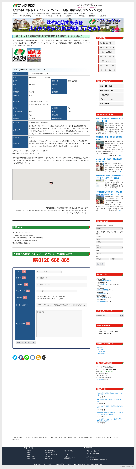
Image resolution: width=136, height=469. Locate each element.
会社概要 (47, 456)
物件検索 (92, 16)
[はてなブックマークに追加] (32, 357)
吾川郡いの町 (107, 333)
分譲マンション (71, 16)
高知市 (100, 331)
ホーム (14, 16)
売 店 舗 (107, 66)
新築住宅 (38, 16)
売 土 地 (106, 56)
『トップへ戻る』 (68, 451)
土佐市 (111, 331)
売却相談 (82, 16)
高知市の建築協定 (101, 301)
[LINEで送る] (26, 357)
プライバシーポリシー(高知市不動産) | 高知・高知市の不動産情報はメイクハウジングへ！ (80, 438)
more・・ (121, 133)
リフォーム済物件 (106, 52)
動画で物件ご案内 (50, 451)
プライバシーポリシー (107, 99)
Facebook (66, 454)
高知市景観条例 (101, 297)
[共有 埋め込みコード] (44, 357)
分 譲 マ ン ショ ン (107, 61)
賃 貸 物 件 (107, 70)
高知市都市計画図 (101, 293)
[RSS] (38, 357)
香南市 (117, 331)
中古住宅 (49, 16)
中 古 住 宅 (106, 47)
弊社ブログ (100, 348)
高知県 (99, 329)
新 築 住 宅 (106, 43)
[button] (51, 183)
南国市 (106, 331)
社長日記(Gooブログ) (70, 458)
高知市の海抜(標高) (102, 290)
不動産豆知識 (104, 95)
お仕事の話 (101, 349)
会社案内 (103, 16)
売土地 (59, 16)
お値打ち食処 (101, 353)
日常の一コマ (101, 351)
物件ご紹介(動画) (25, 16)
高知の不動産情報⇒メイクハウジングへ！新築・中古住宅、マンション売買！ (58, 10)
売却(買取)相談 (49, 452)
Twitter (66, 456)
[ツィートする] (14, 357)
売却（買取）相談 (106, 86)
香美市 (100, 333)
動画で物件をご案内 (106, 90)
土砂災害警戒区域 (101, 284)
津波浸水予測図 (106, 280)
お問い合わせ (104, 103)
